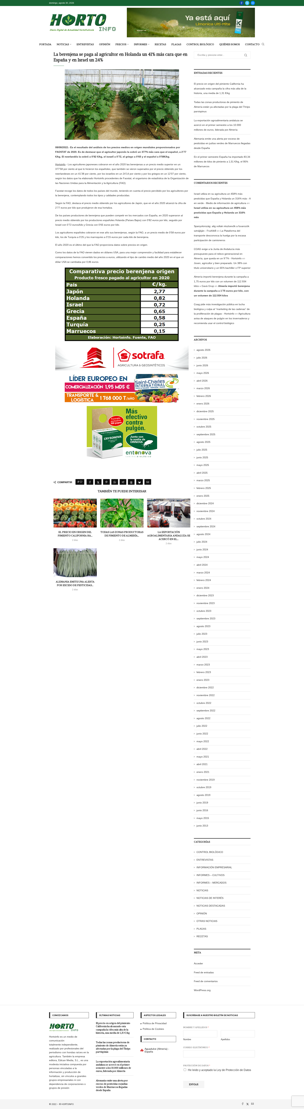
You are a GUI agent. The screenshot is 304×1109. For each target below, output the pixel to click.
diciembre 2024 (205, 503)
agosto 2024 (203, 534)
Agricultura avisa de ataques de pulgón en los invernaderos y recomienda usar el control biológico (222, 318)
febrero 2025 (204, 488)
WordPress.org (202, 990)
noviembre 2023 (206, 603)
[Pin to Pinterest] (106, 482)
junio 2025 (202, 457)
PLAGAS (176, 44)
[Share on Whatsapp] (114, 482)
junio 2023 (202, 641)
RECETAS (160, 44)
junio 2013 (202, 825)
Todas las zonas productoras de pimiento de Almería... (121, 533)
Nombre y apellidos (196, 1027)
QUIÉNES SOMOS (229, 44)
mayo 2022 (203, 741)
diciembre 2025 (205, 411)
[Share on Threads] (131, 482)
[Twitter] (247, 3)
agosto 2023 (203, 626)
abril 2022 (202, 748)
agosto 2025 (203, 442)
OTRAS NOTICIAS (207, 921)
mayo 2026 (203, 373)
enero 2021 (203, 772)
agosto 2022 (203, 718)
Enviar (193, 1084)
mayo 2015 (203, 818)
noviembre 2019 (206, 779)
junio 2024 (202, 549)
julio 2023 (202, 633)
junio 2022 (202, 733)
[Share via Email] (147, 482)
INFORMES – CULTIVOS (210, 875)
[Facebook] (241, 3)
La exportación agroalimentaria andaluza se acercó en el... (168, 535)
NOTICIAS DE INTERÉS (210, 898)
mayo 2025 (203, 465)
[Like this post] (81, 482)
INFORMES (140, 44)
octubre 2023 (204, 611)
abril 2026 (202, 380)
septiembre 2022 (206, 710)
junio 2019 (202, 802)
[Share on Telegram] (123, 482)
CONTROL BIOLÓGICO (200, 44)
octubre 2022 (204, 703)
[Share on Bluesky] (139, 482)
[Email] (253, 3)
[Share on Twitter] (98, 482)
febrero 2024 (204, 580)
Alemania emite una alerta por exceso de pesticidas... (75, 583)
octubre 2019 (204, 787)
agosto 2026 (203, 349)
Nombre (187, 1039)
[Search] (263, 44)
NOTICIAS (63, 44)
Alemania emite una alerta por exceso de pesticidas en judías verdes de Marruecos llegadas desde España (222, 143)
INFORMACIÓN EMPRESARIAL (214, 867)
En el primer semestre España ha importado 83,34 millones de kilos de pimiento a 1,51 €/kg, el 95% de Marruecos (222, 161)
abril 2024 (202, 564)
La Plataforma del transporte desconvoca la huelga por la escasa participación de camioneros (220, 235)
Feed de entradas (204, 972)
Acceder (198, 963)
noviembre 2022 (206, 695)
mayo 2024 (203, 557)
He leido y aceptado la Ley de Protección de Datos (219, 1070)
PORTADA (45, 44)
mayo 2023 (203, 649)
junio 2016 (202, 810)
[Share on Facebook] (90, 482)
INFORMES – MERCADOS (211, 882)
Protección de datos (196, 1065)
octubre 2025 (204, 426)
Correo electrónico (196, 1047)
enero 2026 (203, 403)
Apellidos (225, 1039)
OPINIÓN (104, 44)
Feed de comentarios (206, 981)
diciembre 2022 (205, 687)
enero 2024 (203, 587)
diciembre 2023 (205, 595)
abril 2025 (202, 472)
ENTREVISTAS (85, 44)
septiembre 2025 (206, 434)
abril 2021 (202, 764)
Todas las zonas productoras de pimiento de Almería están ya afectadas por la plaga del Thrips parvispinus (222, 107)
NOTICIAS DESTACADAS (211, 905)
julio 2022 (202, 725)
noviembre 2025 (206, 419)
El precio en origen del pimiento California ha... (75, 533)
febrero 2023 (204, 672)
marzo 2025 (203, 480)
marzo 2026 (203, 388)
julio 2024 (202, 541)
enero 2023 (203, 679)
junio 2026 (202, 365)
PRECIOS (120, 44)
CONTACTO (252, 44)
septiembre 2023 (206, 618)
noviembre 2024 (206, 511)
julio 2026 (202, 357)
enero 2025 (203, 495)
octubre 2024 (204, 518)
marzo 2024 (203, 572)
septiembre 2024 (206, 526)
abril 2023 (202, 656)
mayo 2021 (203, 756)
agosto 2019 (203, 795)
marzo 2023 (203, 664)
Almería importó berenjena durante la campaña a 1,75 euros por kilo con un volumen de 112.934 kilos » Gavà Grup (221, 281)
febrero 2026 (204, 396)
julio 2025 (202, 449)
